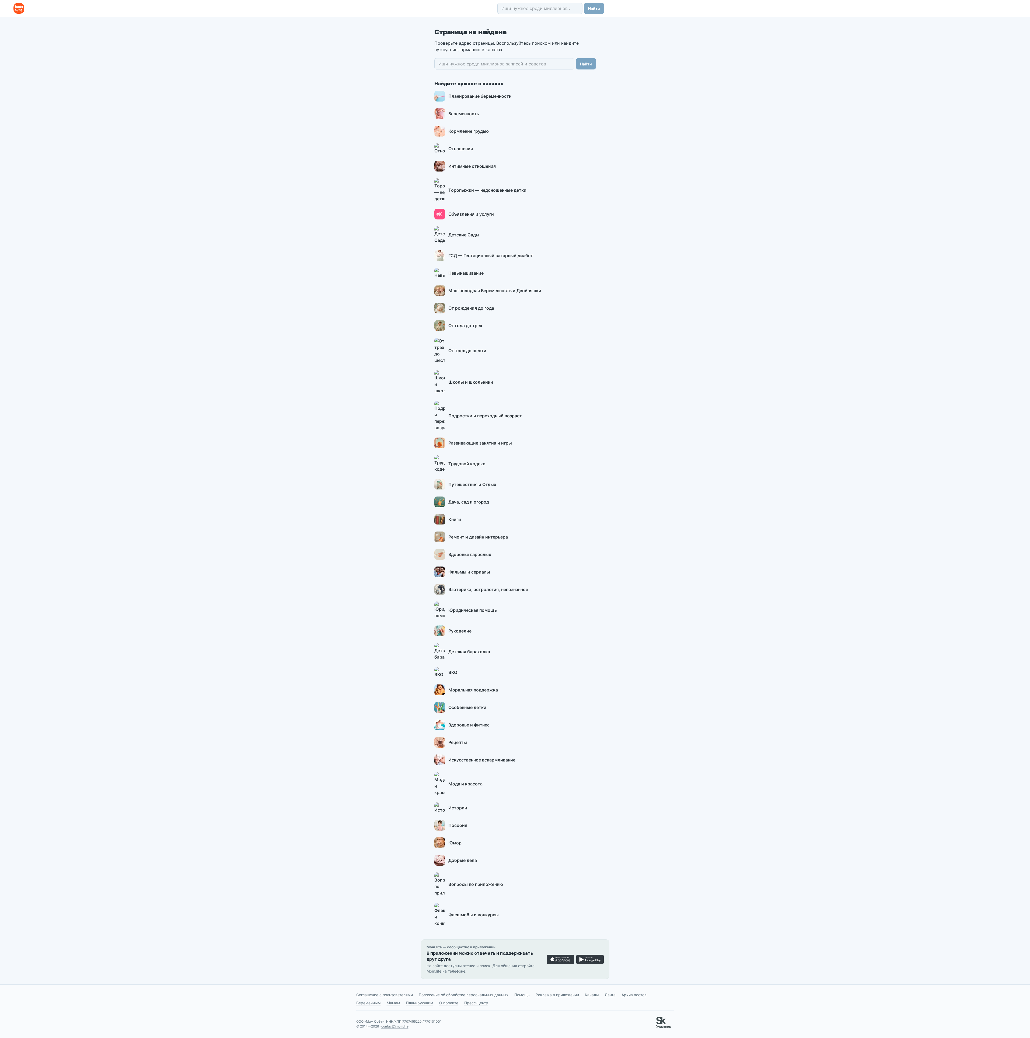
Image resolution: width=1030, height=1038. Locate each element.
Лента (610, 994)
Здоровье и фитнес (469, 725)
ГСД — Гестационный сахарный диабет (490, 255)
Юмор (455, 842)
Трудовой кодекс (466, 463)
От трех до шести (467, 350)
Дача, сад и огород (468, 502)
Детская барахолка (469, 651)
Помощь (522, 994)
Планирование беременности (480, 96)
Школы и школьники (470, 382)
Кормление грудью (468, 131)
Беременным (368, 1003)
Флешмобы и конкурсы (473, 914)
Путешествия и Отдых (472, 484)
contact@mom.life (394, 1026)
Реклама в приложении (557, 994)
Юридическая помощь (472, 610)
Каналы (592, 994)
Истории (457, 807)
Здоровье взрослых (469, 554)
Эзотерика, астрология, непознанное (488, 589)
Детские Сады (463, 234)
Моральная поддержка (473, 690)
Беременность (463, 113)
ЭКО (452, 672)
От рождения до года (471, 308)
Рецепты (457, 742)
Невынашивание (466, 273)
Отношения (460, 148)
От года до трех (465, 325)
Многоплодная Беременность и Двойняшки (494, 290)
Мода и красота (465, 784)
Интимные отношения (472, 166)
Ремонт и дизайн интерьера (478, 537)
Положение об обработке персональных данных (463, 994)
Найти (594, 8)
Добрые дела (462, 860)
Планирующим (419, 1003)
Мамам (393, 1003)
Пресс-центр (476, 1003)
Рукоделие (460, 631)
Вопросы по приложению (475, 884)
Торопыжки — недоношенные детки (487, 190)
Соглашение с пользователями (384, 994)
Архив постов (634, 994)
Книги (454, 519)
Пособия (457, 825)
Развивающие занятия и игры (480, 443)
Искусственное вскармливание (481, 760)
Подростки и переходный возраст (485, 415)
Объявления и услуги (471, 214)
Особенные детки (467, 707)
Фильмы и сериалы (469, 572)
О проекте (448, 1003)
